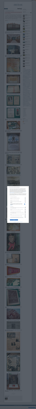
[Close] (27, 187)
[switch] (25, 207)
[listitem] (18, 206)
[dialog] (18, 204)
